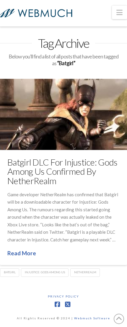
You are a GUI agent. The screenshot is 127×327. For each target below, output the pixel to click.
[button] (119, 12)
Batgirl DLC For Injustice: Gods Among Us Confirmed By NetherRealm (62, 171)
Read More (21, 253)
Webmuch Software (92, 318)
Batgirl (10, 272)
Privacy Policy (63, 296)
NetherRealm (85, 272)
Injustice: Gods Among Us (45, 272)
